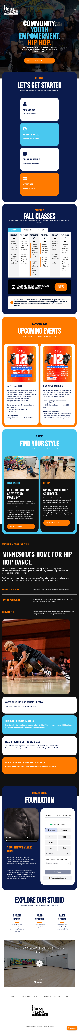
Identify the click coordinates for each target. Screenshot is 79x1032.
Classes (36, 996)
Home (13, 996)
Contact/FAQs (46, 996)
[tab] (14, 230)
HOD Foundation (24, 996)
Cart (66, 996)
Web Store (57, 996)
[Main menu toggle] (75, 10)
